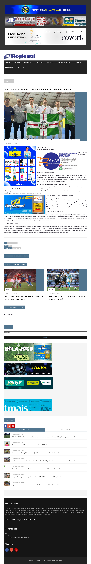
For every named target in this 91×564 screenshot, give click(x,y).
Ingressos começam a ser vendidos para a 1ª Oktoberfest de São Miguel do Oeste (36, 485)
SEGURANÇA (9, 67)
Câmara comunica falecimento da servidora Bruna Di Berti (29, 445)
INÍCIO (7, 63)
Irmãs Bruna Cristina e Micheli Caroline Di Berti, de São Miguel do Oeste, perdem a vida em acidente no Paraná (45, 461)
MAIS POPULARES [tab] (66, 429)
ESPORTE (40, 63)
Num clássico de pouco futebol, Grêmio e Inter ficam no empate (24, 297)
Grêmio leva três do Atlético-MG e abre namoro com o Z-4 (66, 297)
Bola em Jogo (17, 248)
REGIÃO (78, 63)
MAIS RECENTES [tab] (24, 429)
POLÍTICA (50, 63)
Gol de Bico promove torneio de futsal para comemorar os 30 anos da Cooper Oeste (37, 469)
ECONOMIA (28, 63)
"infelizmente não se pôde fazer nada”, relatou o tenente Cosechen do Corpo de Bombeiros (39, 453)
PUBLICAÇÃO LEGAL (64, 63)
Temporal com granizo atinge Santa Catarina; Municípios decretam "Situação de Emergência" (40, 477)
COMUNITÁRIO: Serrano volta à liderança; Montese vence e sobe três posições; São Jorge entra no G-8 (43, 437)
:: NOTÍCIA (16, 63)
